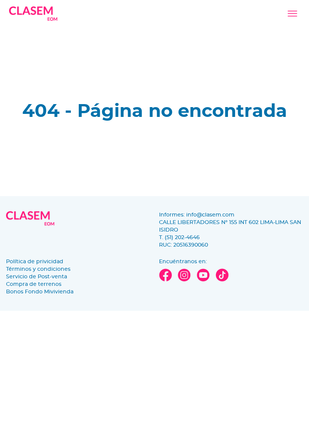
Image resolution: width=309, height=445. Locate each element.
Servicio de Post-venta (36, 276)
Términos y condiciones (38, 269)
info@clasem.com (210, 215)
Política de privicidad (34, 261)
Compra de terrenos (33, 284)
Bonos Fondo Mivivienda (39, 292)
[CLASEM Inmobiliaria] (33, 13)
